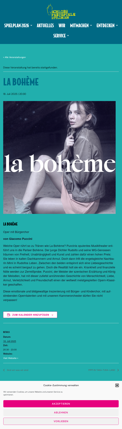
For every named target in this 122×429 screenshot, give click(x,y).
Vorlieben (61, 421)
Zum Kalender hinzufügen (30, 314)
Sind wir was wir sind (17, 370)
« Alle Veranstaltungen (14, 57)
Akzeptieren (61, 403)
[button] (117, 385)
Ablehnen (61, 412)
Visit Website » (10, 358)
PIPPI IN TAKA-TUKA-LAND (102, 370)
